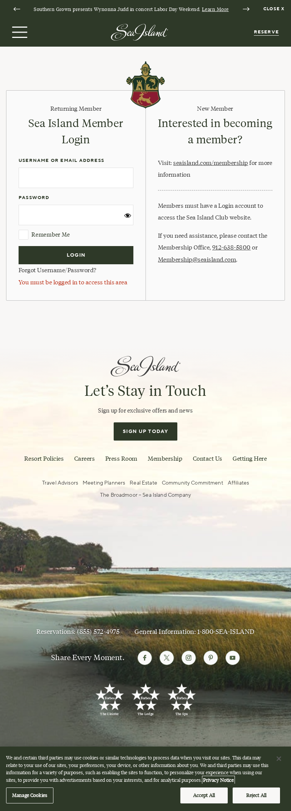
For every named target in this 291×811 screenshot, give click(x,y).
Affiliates (238, 482)
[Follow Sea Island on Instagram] (188, 658)
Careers (84, 458)
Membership (165, 458)
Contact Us (207, 458)
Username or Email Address (61, 160)
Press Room (121, 458)
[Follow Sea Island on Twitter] (167, 658)
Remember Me (50, 234)
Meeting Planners (104, 482)
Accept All (204, 795)
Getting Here (250, 458)
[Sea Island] (139, 31)
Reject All (256, 795)
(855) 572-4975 (98, 631)
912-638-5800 (231, 247)
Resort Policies (44, 458)
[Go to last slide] (17, 9)
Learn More (215, 9)
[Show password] (127, 218)
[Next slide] (246, 9)
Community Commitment (192, 482)
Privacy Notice (218, 780)
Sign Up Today (145, 431)
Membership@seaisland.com (197, 259)
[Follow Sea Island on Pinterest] (210, 658)
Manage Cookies (29, 795)
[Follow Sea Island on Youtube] (232, 658)
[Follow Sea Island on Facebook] (145, 658)
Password (34, 198)
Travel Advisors (60, 482)
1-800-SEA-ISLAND (226, 631)
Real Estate (143, 482)
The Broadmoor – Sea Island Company (145, 495)
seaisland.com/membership (210, 162)
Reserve (266, 32)
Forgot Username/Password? (58, 270)
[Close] (279, 758)
